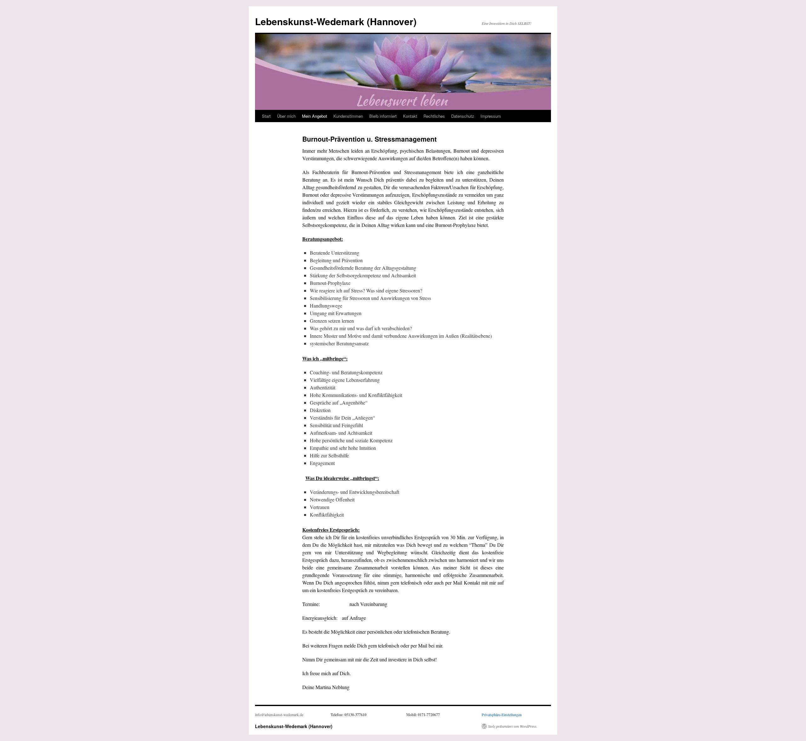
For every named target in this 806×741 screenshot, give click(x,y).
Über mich (286, 116)
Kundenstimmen (348, 116)
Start (266, 116)
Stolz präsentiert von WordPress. (512, 726)
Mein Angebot (314, 116)
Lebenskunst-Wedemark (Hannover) (336, 21)
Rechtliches (434, 116)
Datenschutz (462, 116)
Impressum (490, 116)
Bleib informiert (383, 116)
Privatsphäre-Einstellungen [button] (502, 714)
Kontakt (410, 116)
